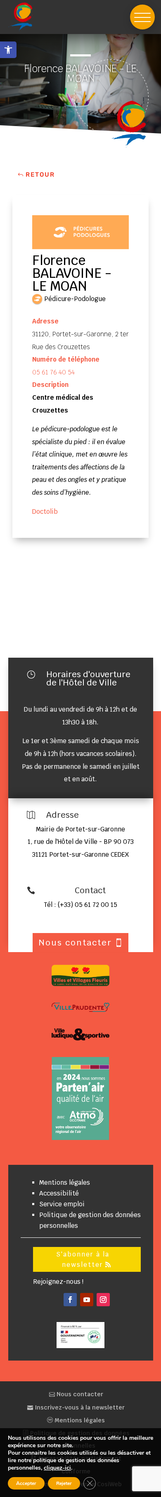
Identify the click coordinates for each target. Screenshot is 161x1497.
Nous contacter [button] (75, 942)
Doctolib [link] (45, 511)
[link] (8, 49)
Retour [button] (40, 174)
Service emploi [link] (62, 1204)
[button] (142, 17)
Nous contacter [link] (79, 1394)
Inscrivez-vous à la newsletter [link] (79, 1407)
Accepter (26, 1483)
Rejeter (64, 1483)
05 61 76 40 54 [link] (53, 372)
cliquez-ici (57, 1468)
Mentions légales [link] (64, 1182)
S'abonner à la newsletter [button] (82, 1259)
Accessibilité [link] (59, 1193)
